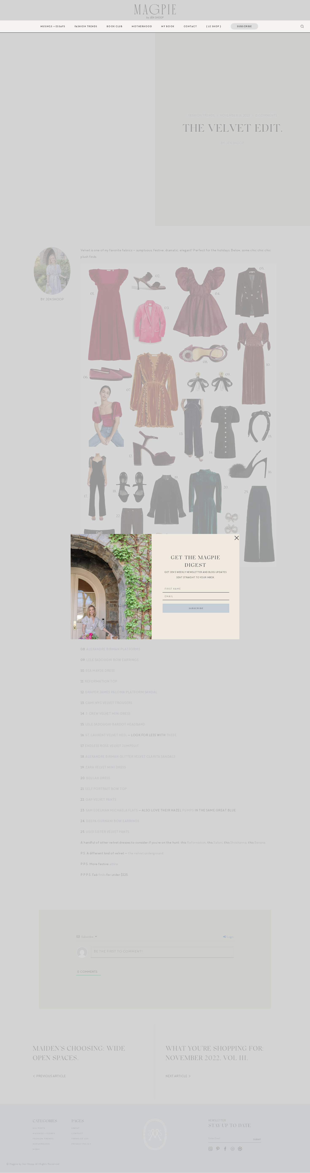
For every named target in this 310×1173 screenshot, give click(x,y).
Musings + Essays (52, 26)
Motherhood (142, 26)
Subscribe (244, 26)
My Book (167, 26)
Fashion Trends (86, 26)
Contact (190, 26)
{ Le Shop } (213, 26)
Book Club (115, 26)
